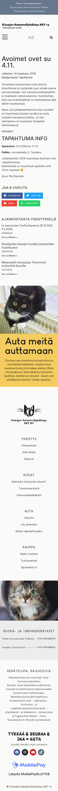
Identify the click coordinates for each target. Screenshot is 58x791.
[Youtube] (33, 752)
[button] (51, 37)
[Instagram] (25, 752)
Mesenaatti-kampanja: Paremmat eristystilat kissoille (24, 264)
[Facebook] (17, 752)
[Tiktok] (41, 752)
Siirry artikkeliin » (10, 237)
